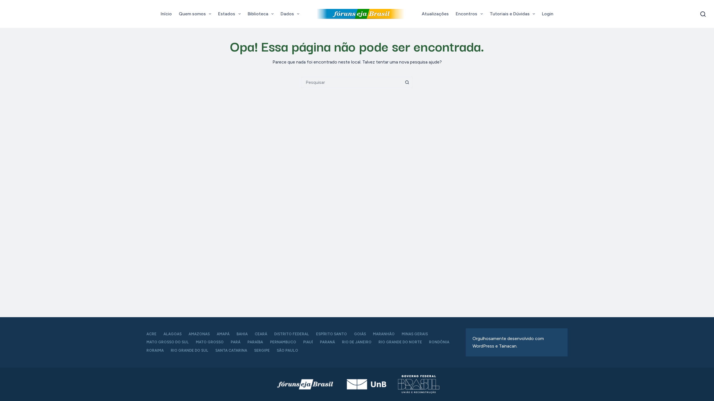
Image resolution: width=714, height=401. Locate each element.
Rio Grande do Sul (189, 350)
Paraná (327, 342)
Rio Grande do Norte (400, 342)
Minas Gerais (415, 334)
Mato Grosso (210, 342)
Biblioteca (258, 13)
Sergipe (262, 350)
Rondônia (439, 342)
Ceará (261, 334)
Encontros (466, 13)
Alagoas (172, 334)
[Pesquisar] (703, 14)
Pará (235, 342)
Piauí (308, 342)
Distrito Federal (291, 334)
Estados (226, 13)
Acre (151, 334)
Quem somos (192, 13)
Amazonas (199, 334)
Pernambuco (283, 342)
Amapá (223, 334)
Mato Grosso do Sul (167, 342)
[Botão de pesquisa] (407, 82)
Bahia (242, 334)
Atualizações (435, 13)
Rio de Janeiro (357, 342)
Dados (287, 13)
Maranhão (384, 334)
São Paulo (287, 350)
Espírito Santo (331, 334)
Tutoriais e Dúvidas (510, 13)
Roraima (155, 350)
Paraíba (255, 342)
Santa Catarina (231, 350)
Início (166, 13)
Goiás (360, 334)
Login (547, 13)
